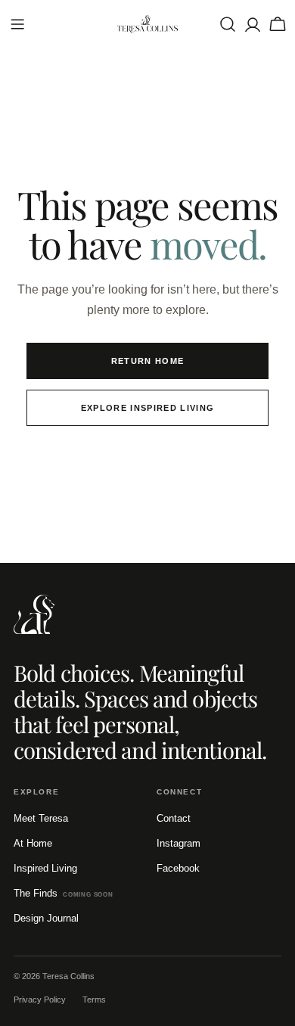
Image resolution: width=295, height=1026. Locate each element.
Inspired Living (45, 868)
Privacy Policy (40, 999)
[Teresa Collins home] (34, 614)
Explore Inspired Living (147, 407)
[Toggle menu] (17, 24)
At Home (33, 843)
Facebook (178, 868)
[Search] (228, 24)
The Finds (63, 893)
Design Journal (46, 918)
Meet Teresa (41, 818)
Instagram (178, 843)
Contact (174, 818)
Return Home (148, 360)
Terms (94, 999)
